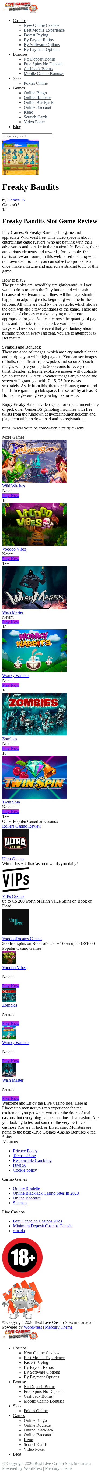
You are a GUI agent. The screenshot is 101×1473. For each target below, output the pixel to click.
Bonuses (20, 54)
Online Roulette (37, 97)
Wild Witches (13, 486)
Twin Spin (11, 802)
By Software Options (42, 44)
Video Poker (34, 121)
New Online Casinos (41, 25)
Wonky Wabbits (15, 675)
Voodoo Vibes (14, 549)
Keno (28, 112)
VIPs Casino (13, 896)
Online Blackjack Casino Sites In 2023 (46, 1193)
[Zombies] (34, 734)
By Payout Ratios (39, 40)
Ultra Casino (13, 859)
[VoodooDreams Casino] (15, 934)
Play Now (10, 495)
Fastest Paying (36, 35)
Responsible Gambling (32, 1160)
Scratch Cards (35, 117)
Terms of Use (24, 1155)
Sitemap (20, 1203)
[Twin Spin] (34, 797)
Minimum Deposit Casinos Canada (42, 1226)
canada (19, 1230)
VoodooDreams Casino (22, 938)
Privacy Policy (25, 1151)
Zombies (9, 738)
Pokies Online (36, 83)
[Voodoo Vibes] (34, 544)
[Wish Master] (34, 607)
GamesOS (16, 200)
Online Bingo (35, 93)
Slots (17, 78)
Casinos (19, 20)
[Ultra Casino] (15, 854)
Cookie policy (25, 1170)
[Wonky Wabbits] (34, 670)
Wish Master (12, 612)
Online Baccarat (37, 107)
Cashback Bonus (38, 68)
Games (19, 88)
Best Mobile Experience (44, 30)
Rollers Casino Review (21, 826)
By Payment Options (41, 49)
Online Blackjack (38, 102)
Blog (17, 126)
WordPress (33, 1327)
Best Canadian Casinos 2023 (37, 1221)
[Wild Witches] (34, 481)
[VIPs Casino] (15, 891)
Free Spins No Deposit (43, 64)
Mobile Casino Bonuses (44, 73)
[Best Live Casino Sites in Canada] (21, 11)
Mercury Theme (58, 1327)
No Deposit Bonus (39, 59)
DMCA (19, 1165)
